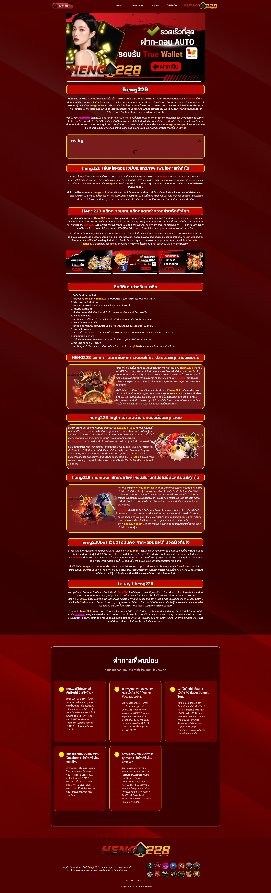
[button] (199, 141)
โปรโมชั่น (172, 5)
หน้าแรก (120, 5)
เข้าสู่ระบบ (137, 5)
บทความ (155, 5)
